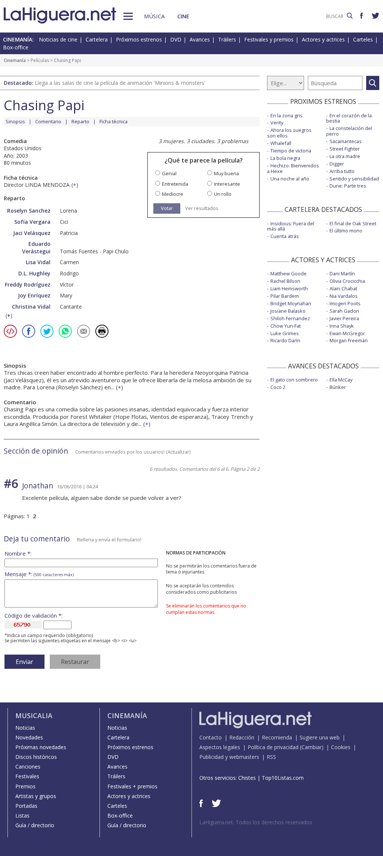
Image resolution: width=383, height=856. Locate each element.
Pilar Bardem (284, 296)
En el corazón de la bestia (349, 118)
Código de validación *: (33, 615)
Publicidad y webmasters (229, 756)
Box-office (15, 47)
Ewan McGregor (347, 333)
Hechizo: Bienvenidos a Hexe (293, 168)
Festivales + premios (132, 786)
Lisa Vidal (38, 262)
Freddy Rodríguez (27, 284)
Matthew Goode (288, 273)
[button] (128, 16)
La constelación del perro (349, 131)
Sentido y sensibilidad (354, 178)
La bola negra (285, 158)
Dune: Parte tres (348, 185)
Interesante (227, 184)
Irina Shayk (342, 325)
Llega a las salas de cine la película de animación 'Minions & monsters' (120, 82)
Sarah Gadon (344, 311)
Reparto (80, 121)
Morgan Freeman (349, 340)
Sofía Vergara (32, 221)
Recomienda (277, 737)
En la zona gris (286, 115)
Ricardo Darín (285, 340)
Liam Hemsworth (289, 288)
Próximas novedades (40, 747)
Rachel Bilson (285, 281)
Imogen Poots (345, 303)
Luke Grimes (284, 333)
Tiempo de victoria (290, 150)
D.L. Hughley (34, 273)
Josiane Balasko (288, 311)
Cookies (340, 747)
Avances (200, 39)
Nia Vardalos (344, 296)
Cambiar (311, 747)
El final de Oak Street (353, 223)
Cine (183, 16)
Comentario (48, 121)
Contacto (210, 737)
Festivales (27, 776)
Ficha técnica (113, 121)
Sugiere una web (320, 737)
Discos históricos (36, 756)
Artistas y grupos (35, 796)
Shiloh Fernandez (290, 318)
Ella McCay (341, 379)
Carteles (363, 39)
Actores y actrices (323, 39)
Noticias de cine (58, 39)
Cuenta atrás (284, 236)
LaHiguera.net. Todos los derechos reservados (255, 822)
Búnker (338, 387)
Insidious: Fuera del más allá (290, 226)
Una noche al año (289, 178)
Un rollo (223, 194)
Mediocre (172, 194)
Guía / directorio (34, 825)
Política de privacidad (273, 747)
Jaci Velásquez (31, 233)
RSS (271, 756)
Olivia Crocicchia (347, 281)
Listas (22, 815)
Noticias (25, 727)
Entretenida (175, 184)
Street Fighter (345, 148)
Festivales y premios (269, 39)
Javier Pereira (344, 318)
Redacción (241, 737)
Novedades (29, 737)
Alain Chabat (343, 288)
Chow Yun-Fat (285, 325)
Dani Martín (342, 273)
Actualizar (178, 451)
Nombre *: (17, 553)
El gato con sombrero (294, 379)
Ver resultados (201, 208)
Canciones (27, 766)
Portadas (26, 805)
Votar (167, 208)
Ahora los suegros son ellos (289, 133)
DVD (175, 39)
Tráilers (227, 39)
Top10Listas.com (283, 777)
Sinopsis (15, 121)
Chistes (247, 777)
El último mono (346, 230)
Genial (169, 173)
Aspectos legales (219, 747)
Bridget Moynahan (290, 303)
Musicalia (33, 715)
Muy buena (226, 173)
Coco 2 (277, 387)
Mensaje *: (39, 574)
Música (154, 16)
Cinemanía (15, 60)
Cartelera (97, 39)
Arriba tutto (342, 171)
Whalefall (280, 143)
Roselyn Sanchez (28, 210)
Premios (25, 786)
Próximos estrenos (139, 39)
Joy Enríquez (34, 295)
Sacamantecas (346, 141)
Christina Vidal (31, 306)
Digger (337, 163)
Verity (276, 122)
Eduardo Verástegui (36, 247)
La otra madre (345, 156)
